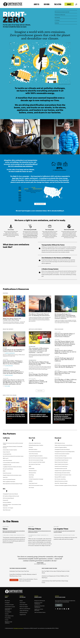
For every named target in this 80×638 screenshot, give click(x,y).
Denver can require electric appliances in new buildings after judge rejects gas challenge (14, 531)
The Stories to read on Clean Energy (18, 568)
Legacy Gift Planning (24, 610)
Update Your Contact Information (38, 610)
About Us (36, 4)
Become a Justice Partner (25, 608)
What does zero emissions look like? (62, 12)
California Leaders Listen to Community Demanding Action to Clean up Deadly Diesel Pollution (13, 372)
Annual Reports (8, 611)
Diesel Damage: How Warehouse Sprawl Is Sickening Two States (38, 374)
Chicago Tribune (34, 529)
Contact (6, 619)
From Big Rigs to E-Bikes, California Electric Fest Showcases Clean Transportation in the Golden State (65, 381)
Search (76, 4)
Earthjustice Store (23, 612)
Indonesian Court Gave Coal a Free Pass (19, 571)
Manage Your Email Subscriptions (38, 603)
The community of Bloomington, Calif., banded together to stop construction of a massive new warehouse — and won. (39, 350)
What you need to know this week (49, 568)
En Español (7, 602)
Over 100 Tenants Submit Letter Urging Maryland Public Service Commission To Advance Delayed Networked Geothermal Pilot (65, 343)
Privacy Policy (8, 617)
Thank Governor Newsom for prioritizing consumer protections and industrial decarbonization (63, 417)
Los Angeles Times (61, 529)
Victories (6, 613)
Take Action (57, 4)
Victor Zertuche (9, 365)
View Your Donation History (39, 612)
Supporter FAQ (23, 614)
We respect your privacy (18, 628)
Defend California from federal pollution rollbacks (39, 415)
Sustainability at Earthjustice (8, 609)
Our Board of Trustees (9, 604)
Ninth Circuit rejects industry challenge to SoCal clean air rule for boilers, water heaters (65, 352)
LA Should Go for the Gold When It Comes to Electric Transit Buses (13, 350)
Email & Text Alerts (23, 604)
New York (15, 178)
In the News (11, 521)
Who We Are (7, 600)
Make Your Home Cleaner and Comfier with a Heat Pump (12, 319)
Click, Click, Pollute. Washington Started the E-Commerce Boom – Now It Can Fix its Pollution (13, 362)
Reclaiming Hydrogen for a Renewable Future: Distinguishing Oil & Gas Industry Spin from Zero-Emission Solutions (65, 316)
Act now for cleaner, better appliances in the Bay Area (16, 415)
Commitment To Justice (10, 606)
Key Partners (57, 17)
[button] (40, 207)
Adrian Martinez (9, 375)
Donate (69, 4)
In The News (57, 20)
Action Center (22, 602)
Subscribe (57, 23)
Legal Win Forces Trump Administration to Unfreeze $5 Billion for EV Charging (38, 382)
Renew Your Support (24, 606)
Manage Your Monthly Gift (39, 600)
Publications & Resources (60, 14)
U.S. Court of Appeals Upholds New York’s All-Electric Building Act (65, 366)
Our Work (46, 4)
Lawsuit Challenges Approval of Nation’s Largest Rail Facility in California (64, 359)
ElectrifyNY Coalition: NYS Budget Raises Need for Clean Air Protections (65, 373)
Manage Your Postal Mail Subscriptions (39, 606)
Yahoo (5, 529)
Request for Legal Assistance (8, 622)
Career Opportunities (9, 615)
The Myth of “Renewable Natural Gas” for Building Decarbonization (39, 314)
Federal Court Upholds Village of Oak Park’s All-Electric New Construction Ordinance (64, 335)
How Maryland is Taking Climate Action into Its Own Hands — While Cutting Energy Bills (40, 363)
